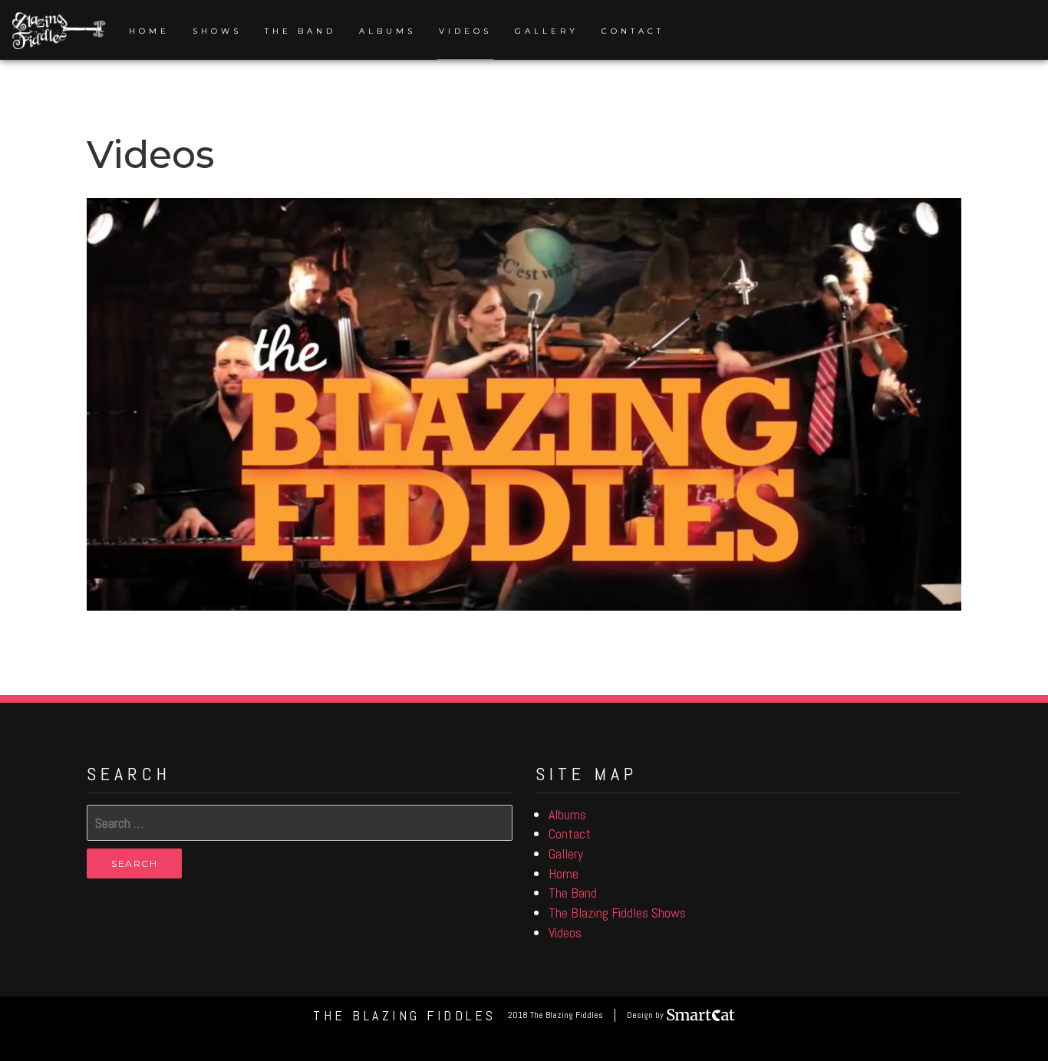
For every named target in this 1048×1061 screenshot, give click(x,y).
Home (149, 31)
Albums (387, 31)
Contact (632, 31)
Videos (465, 31)
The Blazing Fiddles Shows (617, 912)
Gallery (546, 31)
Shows (217, 31)
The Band (300, 31)
